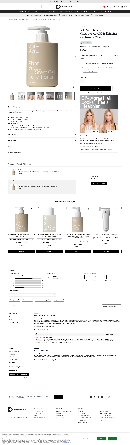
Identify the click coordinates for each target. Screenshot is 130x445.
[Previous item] (9, 230)
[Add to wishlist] (115, 88)
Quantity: (83, 77)
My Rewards (59, 413)
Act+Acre (21, 19)
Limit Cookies (102, 438)
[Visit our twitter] (95, 397)
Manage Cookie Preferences (16, 416)
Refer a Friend (60, 417)
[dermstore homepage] (65, 7)
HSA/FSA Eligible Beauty (84, 415)
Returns (36, 415)
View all (116, 55)
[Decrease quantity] (82, 81)
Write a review (96, 46)
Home (10, 19)
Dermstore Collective (84, 417)
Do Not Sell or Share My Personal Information (17, 418)
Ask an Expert (82, 413)
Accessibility (103, 420)
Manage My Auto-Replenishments (65, 411)
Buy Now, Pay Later (83, 422)
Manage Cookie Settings (89, 438)
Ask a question (105, 46)
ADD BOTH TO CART (99, 183)
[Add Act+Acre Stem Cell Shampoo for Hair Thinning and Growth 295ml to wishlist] (32, 209)
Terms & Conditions (105, 415)
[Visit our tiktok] (105, 397)
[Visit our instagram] (98, 397)
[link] (115, 6)
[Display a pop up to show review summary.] (55, 242)
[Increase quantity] (92, 81)
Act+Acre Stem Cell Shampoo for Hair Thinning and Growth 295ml (21, 235)
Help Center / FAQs (39, 411)
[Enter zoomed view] (73, 87)
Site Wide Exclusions (106, 413)
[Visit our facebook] (91, 397)
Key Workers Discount (84, 419)
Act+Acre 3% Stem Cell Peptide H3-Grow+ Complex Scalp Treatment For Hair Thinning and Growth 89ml (77, 236)
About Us (80, 411)
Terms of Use (5, 443)
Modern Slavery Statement (108, 417)
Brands (15, 19)
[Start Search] (40, 6)
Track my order (38, 419)
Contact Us (37, 413)
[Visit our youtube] (102, 397)
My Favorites (59, 415)
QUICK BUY (21, 251)
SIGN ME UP (59, 397)
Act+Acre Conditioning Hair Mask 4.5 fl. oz (106, 234)
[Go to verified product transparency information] (86, 42)
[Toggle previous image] (9, 56)
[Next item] (120, 230)
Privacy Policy (104, 411)
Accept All (112, 438)
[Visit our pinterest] (109, 397)
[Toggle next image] (75, 56)
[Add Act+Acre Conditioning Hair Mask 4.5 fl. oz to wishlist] (116, 209)
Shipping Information (40, 417)
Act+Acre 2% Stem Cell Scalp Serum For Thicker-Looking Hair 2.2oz (49, 235)
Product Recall (104, 419)
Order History (60, 419)
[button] (99, 42)
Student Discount (83, 420)
